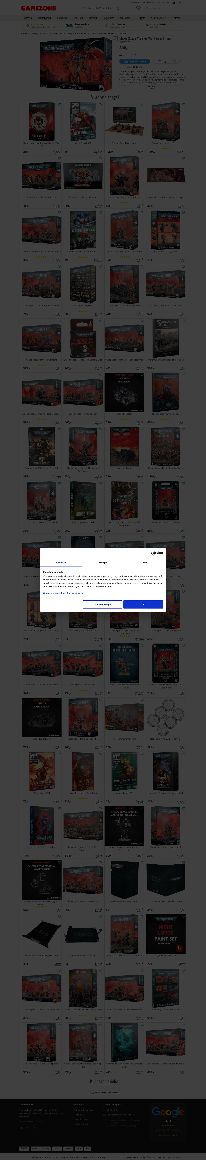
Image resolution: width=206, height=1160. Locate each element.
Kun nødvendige (102, 604)
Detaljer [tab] (103, 562)
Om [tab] (145, 562)
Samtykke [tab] (61, 562)
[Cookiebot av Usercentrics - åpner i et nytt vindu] (150, 553)
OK (143, 604)
